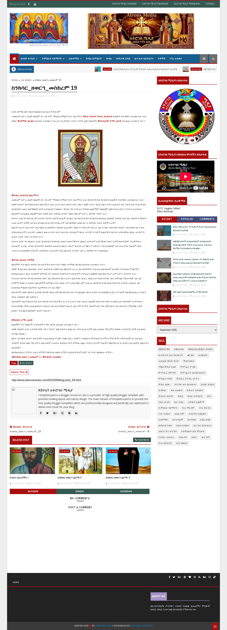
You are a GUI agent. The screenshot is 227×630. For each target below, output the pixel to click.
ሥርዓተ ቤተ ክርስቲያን (185, 384)
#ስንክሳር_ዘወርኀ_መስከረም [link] (25, 357)
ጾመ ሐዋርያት (165, 443)
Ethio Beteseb (165, 211)
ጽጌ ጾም (206, 437)
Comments (207, 219)
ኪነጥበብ (192, 419)
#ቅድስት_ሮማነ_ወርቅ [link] (22, 320)
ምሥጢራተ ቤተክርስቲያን (193, 372)
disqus (80, 491)
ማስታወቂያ (188, 361)
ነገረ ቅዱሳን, (52, 95)
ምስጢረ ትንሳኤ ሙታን (187, 378)
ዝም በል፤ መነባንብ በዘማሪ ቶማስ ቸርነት (190, 292)
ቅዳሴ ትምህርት (94, 58)
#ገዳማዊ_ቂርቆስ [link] (26, 121)
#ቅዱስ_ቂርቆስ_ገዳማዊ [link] (23, 260)
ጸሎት (194, 437)
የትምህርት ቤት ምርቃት (193, 431)
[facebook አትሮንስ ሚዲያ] (28, 4)
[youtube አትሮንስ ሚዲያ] (35, 4)
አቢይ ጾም (179, 414)
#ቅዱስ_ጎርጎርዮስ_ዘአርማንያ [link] (25, 195)
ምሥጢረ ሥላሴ (188, 367)
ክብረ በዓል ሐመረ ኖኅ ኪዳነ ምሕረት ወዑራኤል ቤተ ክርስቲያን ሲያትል (132, 69)
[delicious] (214, 577)
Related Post (21, 440)
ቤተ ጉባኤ (179, 402)
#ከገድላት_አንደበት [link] (51, 357)
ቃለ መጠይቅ (177, 390)
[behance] (204, 577)
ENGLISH (179, 349)
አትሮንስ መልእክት (197, 414)
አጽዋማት (74, 58)
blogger (33, 491)
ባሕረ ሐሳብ (164, 402)
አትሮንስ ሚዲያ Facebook (155, 3)
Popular (187, 219)
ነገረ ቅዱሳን (26, 80)
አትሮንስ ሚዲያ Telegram (187, 3)
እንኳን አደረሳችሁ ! (19, 477)
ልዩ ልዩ (190, 355)
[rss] (199, 577)
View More (143, 439)
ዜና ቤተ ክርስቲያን (144, 58)
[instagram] (210, 577)
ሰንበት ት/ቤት (28, 58)
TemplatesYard (103, 625)
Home (15, 80)
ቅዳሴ (109, 58)
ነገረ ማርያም (188, 408)
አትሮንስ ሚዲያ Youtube (124, 3)
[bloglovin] (190, 577)
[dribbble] (195, 577)
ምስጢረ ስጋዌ (165, 378)
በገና (209, 396)
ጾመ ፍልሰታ (182, 443)
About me (164, 349)
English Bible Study (200, 349)
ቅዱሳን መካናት (166, 396)
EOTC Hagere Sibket (168, 208)
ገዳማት (162, 58)
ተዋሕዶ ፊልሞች (196, 402)
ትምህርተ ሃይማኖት (52, 58)
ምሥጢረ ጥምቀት (167, 372)
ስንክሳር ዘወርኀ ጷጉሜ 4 (118, 477)
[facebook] (169, 577)
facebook (126, 491)
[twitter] (174, 577)
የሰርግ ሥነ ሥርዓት (168, 431)
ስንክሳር (162, 390)
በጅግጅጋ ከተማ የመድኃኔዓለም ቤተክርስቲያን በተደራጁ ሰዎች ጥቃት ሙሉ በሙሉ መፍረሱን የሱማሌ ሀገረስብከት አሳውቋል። (192, 245)
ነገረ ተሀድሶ (176, 58)
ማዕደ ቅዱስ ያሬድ (167, 367)
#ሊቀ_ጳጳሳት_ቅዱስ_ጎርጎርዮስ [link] (97, 116)
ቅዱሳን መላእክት (195, 390)
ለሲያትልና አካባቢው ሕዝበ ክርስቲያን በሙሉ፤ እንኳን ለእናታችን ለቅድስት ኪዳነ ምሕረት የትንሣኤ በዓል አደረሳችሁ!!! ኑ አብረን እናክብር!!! (195, 277)
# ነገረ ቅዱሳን (26, 363)
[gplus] (179, 577)
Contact (210, 3)
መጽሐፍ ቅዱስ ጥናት (169, 361)
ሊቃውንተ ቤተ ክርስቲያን (171, 355)
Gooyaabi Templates (142, 625)
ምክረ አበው (164, 384)
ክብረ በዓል (94, 69)
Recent (167, 219)
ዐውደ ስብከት (182, 425)
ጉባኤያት (183, 437)
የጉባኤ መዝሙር (166, 437)
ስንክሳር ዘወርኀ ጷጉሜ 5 (70, 477)
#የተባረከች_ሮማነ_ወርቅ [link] (109, 121)
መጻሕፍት (203, 355)
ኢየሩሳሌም (178, 419)
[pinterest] (185, 577)
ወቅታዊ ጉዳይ (123, 58)
